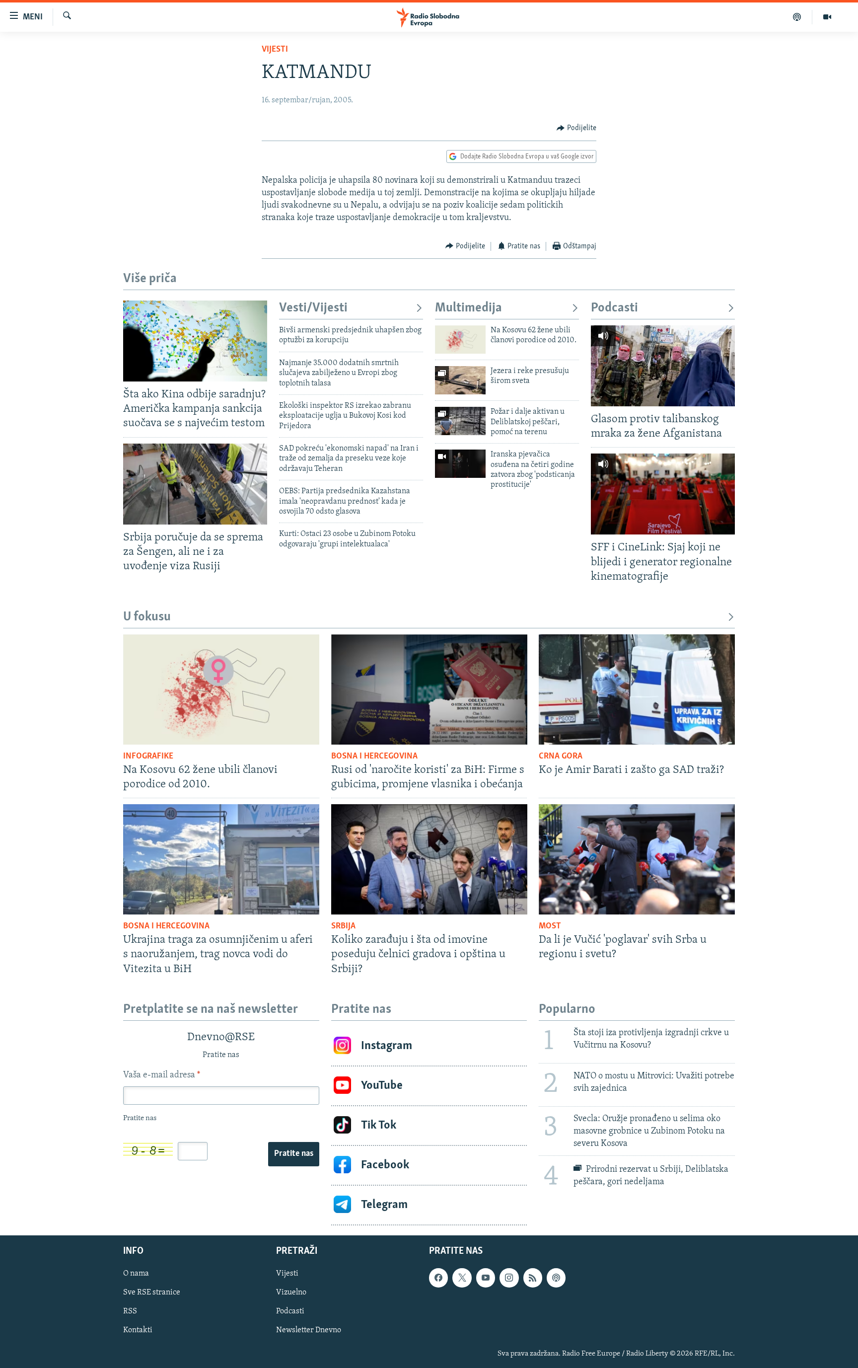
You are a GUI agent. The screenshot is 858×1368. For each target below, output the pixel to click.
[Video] (827, 17)
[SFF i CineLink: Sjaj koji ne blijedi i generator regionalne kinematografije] (663, 494)
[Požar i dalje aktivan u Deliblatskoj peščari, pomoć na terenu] (460, 421)
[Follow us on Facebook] (438, 1277)
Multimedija (468, 308)
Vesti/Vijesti (313, 308)
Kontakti (137, 1330)
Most (550, 926)
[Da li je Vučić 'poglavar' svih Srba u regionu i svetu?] (637, 859)
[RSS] (532, 1277)
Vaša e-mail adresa (161, 1075)
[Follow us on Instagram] (509, 1277)
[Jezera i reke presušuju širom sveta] (460, 380)
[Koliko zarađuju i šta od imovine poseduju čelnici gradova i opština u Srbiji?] (429, 859)
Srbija (343, 926)
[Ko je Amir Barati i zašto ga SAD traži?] (637, 689)
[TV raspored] (556, 1277)
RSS (130, 1311)
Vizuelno (291, 1292)
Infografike (148, 756)
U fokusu (147, 617)
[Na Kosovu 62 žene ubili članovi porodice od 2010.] (460, 339)
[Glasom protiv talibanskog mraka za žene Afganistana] (663, 365)
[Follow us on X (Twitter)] (461, 1277)
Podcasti (614, 308)
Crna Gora (560, 756)
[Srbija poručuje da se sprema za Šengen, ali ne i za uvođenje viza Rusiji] (195, 484)
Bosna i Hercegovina (374, 756)
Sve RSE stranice (151, 1292)
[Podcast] (797, 17)
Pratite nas (293, 1153)
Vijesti (275, 49)
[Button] (576, 128)
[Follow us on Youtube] (485, 1277)
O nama (136, 1274)
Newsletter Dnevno (308, 1330)
